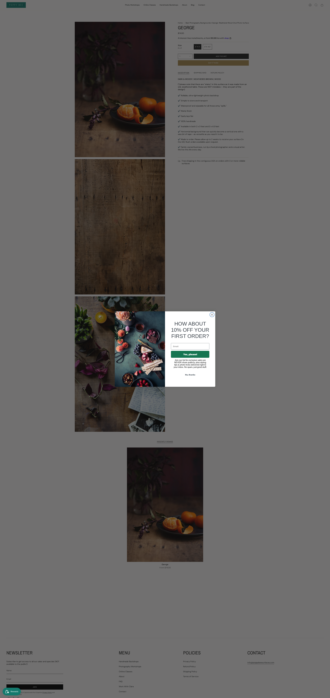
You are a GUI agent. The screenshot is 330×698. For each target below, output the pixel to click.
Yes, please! (190, 354)
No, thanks (190, 374)
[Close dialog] (212, 314)
